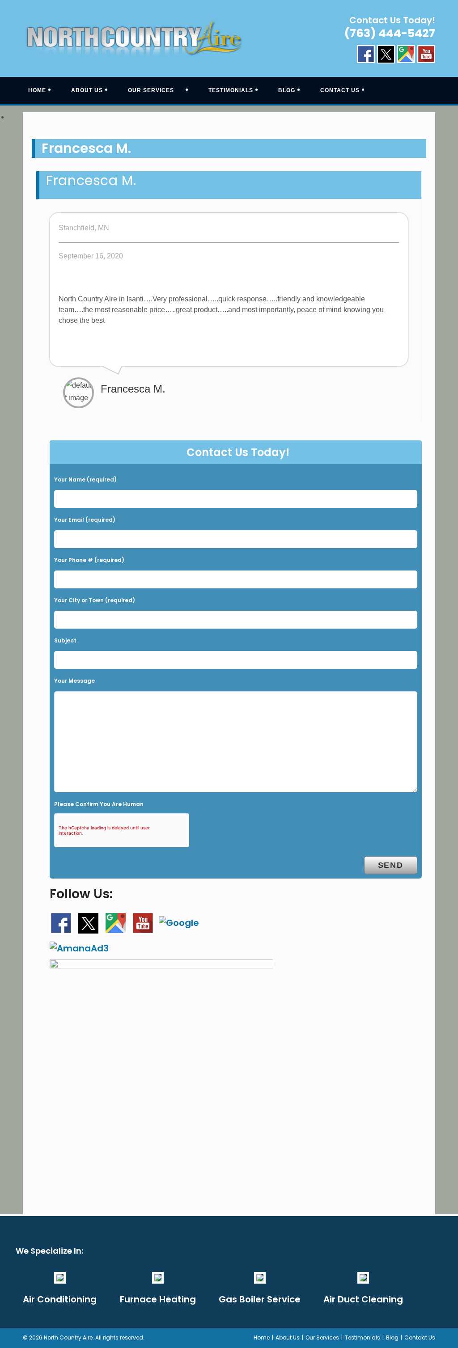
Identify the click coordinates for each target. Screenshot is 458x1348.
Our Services (322, 1337)
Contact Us (419, 1337)
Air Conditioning (60, 1299)
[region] (229, 117)
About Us (288, 1337)
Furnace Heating (158, 1299)
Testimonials (362, 1337)
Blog (392, 1337)
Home (262, 1337)
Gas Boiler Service (260, 1299)
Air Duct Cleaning (363, 1299)
